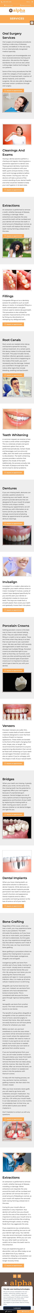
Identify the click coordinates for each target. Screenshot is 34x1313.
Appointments (26, 5)
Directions (9, 5)
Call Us (9, 1311)
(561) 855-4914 (7, 2)
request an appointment (14, 90)
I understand (17, 1308)
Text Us (26, 1311)
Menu (28, 2)
